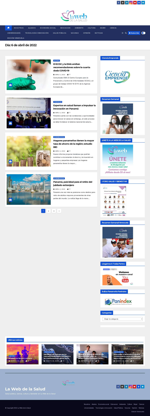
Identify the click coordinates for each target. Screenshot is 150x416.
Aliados (32, 28)
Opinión (86, 33)
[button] (126, 33)
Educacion (65, 28)
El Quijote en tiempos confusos (20, 358)
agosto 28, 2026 (17, 361)
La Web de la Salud (25, 388)
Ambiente (79, 28)
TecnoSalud (58, 102)
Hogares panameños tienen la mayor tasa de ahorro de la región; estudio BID (73, 143)
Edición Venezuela (15, 38)
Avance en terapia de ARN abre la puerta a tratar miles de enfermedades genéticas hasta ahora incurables (91, 357)
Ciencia (113, 28)
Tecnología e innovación (37, 33)
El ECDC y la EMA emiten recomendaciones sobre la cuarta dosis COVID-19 (71, 67)
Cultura (92, 28)
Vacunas (75, 33)
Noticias (99, 33)
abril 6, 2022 (60, 74)
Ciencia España (48, 352)
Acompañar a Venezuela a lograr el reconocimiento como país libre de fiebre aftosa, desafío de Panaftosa (127, 356)
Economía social (48, 28)
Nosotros (19, 28)
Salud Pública (59, 33)
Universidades (14, 33)
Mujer (103, 28)
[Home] (8, 27)
